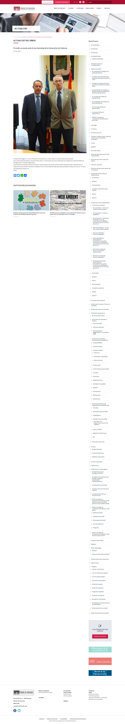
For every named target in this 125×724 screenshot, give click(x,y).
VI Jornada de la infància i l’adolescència (99, 97)
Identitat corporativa (98, 456)
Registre (93, 544)
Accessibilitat (95, 45)
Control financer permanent (101, 369)
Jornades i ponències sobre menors (100, 189)
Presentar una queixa (98, 595)
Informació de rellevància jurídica (99, 320)
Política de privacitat (52, 718)
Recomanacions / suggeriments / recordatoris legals (101, 332)
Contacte (107, 8)
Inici (14, 37)
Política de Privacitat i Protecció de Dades (100, 304)
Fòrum (94, 280)
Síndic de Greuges (59, 8)
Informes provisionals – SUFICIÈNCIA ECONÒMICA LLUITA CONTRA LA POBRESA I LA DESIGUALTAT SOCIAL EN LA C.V (101, 264)
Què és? (94, 197)
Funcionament (96, 185)
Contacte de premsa (98, 453)
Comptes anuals (97, 346)
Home (93, 143)
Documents (95, 177)
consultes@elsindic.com (20, 706)
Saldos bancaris (98, 360)
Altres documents (96, 69)
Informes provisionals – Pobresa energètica (99, 256)
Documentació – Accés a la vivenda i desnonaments (100, 208)
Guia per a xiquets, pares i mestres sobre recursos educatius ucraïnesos (101, 138)
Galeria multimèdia (97, 58)
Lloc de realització (98, 524)
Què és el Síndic (97, 429)
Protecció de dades (96, 461)
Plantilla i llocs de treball (100, 419)
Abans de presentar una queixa (100, 613)
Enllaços (94, 181)
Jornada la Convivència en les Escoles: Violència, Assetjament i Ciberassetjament (100, 479)
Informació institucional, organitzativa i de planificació (100, 404)
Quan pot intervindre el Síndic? (101, 554)
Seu (94, 437)
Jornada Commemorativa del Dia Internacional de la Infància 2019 (101, 85)
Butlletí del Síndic (97, 449)
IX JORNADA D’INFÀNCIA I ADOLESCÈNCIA (100, 72)
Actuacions (80, 8)
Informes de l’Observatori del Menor (99, 160)
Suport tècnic (95, 563)
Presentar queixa (100, 636)
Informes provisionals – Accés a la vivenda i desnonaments (99, 250)
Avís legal (94, 125)
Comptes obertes (98, 350)
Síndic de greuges (96, 548)
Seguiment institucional (99, 433)
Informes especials (96, 164)
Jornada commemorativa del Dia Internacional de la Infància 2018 (101, 78)
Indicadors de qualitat (99, 384)
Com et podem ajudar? (98, 576)
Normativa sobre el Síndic (100, 411)
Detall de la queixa (97, 584)
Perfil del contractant (98, 441)
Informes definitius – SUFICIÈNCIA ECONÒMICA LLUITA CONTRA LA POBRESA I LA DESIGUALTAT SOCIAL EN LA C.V (101, 241)
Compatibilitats (97, 342)
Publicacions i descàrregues (99, 469)
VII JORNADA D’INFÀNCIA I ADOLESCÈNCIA (100, 102)
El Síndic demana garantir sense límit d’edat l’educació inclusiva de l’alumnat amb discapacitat (29, 213)
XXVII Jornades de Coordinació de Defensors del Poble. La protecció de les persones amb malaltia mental (100, 501)
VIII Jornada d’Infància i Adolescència (99, 107)
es (77, 2)
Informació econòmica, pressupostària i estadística (100, 339)
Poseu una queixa (47, 2)
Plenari (94, 194)
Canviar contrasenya (98, 569)
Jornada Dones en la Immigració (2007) (98, 472)
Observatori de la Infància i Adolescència (99, 174)
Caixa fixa (96, 352)
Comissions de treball (98, 205)
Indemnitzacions (97, 380)
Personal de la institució (98, 300)
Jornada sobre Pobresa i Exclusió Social (99, 494)
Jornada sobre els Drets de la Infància (100, 489)
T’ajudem (70, 8)
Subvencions (96, 399)
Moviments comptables (101, 356)
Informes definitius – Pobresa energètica (99, 233)
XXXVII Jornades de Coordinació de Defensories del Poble (100, 119)
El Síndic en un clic (96, 132)
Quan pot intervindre (97, 540)
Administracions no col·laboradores (96, 64)
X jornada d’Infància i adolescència (98, 112)
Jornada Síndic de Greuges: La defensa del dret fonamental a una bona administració (100, 91)
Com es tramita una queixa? (100, 573)
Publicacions (89, 8)
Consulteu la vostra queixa (62, 2)
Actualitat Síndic (96, 56)
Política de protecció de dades (100, 309)
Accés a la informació (98, 315)
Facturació (96, 376)
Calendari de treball (98, 516)
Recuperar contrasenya (98, 599)
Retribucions (96, 395)
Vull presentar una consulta (100, 608)
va (74, 2)
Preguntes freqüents (98, 591)
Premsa (99, 8)
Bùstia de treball (97, 512)
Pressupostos (97, 391)
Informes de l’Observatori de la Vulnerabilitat (100, 154)
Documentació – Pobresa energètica (100, 213)
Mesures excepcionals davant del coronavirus (100, 169)
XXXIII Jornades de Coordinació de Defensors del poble (100, 508)
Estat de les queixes (97, 588)
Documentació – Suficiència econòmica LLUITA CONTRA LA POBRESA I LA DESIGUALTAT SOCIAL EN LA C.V (101, 221)
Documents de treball (99, 520)
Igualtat (93, 146)
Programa (96, 527)
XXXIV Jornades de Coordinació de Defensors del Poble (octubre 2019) (100, 534)
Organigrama (97, 415)
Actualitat (18, 37)
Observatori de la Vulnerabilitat (100, 202)
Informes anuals (95, 150)
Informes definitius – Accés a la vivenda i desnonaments (101, 228)
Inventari (95, 387)
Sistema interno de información (78, 718)
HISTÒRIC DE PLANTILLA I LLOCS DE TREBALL (101, 423)
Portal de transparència (98, 313)
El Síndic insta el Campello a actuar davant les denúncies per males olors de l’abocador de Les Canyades (67, 213)
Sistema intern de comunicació (100, 559)
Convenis (95, 372)
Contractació (97, 365)
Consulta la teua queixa (98, 580)
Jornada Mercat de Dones (99, 485)
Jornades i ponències (98, 288)
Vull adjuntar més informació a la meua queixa (101, 603)
